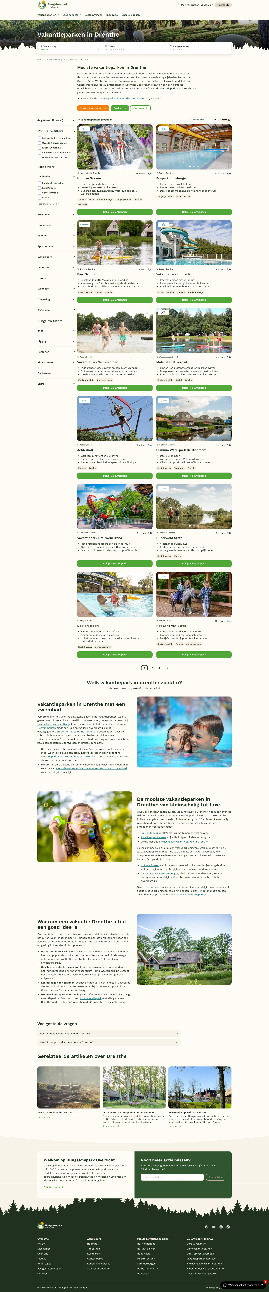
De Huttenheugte (147, 1268)
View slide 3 (119, 166)
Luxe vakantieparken (199, 1248)
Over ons (42, 1253)
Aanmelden (216, 1177)
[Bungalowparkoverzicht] (53, 4)
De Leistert (144, 1273)
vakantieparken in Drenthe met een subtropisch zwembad (91, 768)
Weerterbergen (146, 1258)
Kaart (224, 120)
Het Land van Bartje (171, 626)
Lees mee (138, 108)
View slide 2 (115, 166)
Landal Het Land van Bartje (53, 724)
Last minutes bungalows (202, 1273)
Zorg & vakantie (196, 1243)
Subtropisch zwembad (56, 138)
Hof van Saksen (89, 178)
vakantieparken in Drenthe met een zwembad (69, 756)
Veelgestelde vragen (49, 1268)
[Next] (147, 151)
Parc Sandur (86, 274)
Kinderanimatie (51, 147)
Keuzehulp (223, 4)
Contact (42, 1273)
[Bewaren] (147, 130)
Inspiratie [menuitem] (112, 14)
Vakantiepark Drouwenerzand (99, 538)
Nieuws (41, 1258)
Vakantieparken (53, 60)
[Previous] (81, 151)
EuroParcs (49, 188)
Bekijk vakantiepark (115, 211)
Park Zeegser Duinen (153, 837)
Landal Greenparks (53, 183)
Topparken (93, 1248)
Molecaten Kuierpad (171, 362)
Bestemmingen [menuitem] (94, 14)
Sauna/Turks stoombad (56, 152)
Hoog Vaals (143, 1253)
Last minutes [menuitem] (70, 14)
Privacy (41, 1243)
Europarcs (93, 1253)
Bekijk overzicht (53, 1187)
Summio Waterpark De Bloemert (181, 450)
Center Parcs (50, 192)
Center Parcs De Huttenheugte (79, 731)
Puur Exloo (147, 832)
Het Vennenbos (146, 1243)
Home (40, 60)
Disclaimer (43, 1248)
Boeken (118, 108)
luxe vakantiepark (90, 998)
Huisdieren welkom (54, 157)
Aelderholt (85, 450)
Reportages (44, 1263)
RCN (45, 197)
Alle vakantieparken (99, 1268)
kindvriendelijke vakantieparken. (187, 894)
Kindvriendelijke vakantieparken (206, 1268)
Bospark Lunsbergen (172, 178)
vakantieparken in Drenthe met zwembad (123, 98)
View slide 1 (111, 166)
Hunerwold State (169, 538)
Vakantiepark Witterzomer (97, 362)
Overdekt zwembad (54, 143)
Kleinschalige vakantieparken (204, 1263)
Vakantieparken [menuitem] (46, 14)
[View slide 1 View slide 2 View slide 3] (115, 146)
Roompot (93, 1243)
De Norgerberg (88, 626)
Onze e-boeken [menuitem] (130, 14)
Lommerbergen (146, 1263)
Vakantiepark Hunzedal (173, 274)
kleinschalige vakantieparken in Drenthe (183, 841)
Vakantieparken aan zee (201, 1258)
